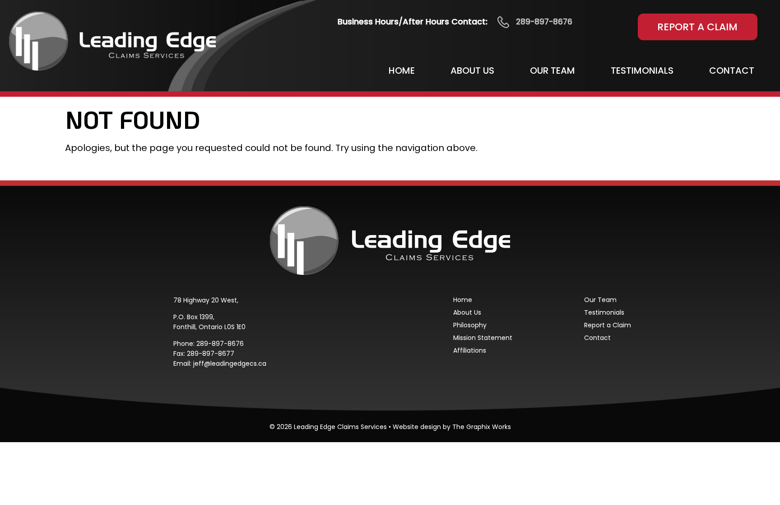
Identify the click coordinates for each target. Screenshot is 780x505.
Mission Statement (482, 337)
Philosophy (470, 325)
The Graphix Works (481, 426)
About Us (472, 70)
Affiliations (469, 350)
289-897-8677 (210, 353)
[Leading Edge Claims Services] (112, 40)
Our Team (552, 70)
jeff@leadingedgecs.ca (229, 363)
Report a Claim (697, 27)
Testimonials (642, 70)
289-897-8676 (220, 343)
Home (402, 70)
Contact (731, 70)
